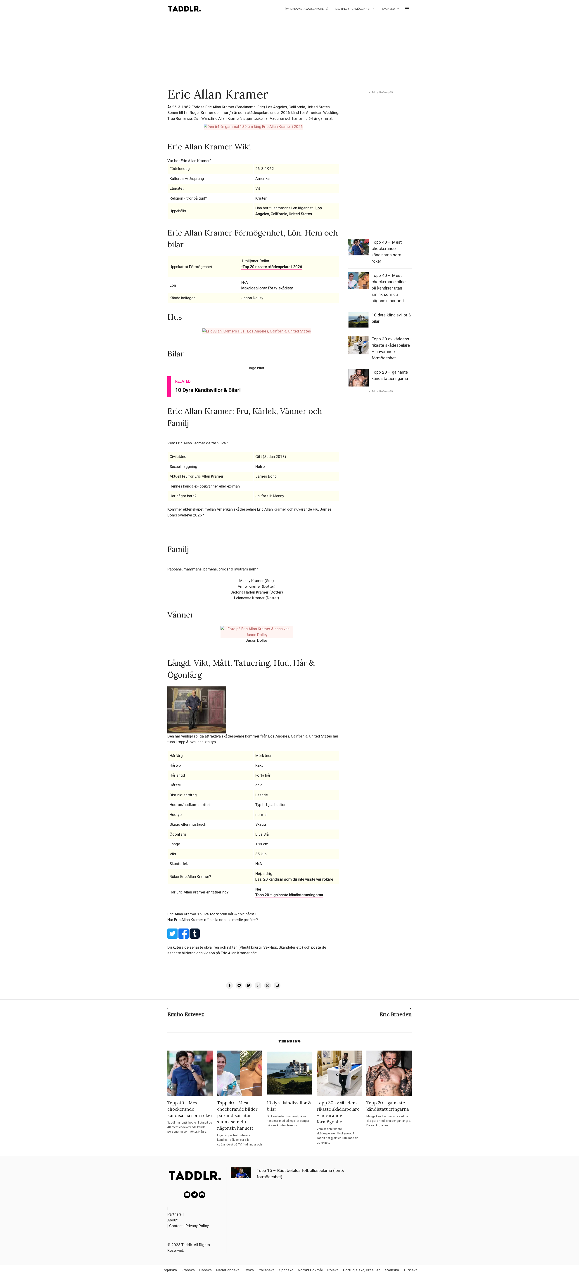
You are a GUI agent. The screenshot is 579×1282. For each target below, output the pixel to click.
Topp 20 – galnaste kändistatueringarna (289, 895)
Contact (176, 1225)
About (172, 1220)
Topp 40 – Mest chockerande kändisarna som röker (190, 1109)
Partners (174, 1214)
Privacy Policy (197, 1225)
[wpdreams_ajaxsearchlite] (306, 8)
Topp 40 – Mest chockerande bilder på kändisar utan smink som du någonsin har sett (389, 288)
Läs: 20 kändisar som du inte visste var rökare (294, 879)
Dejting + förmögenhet (353, 8)
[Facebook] (187, 1194)
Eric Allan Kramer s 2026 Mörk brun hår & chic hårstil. (212, 914)
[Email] (202, 1194)
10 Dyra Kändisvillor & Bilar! (208, 390)
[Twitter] (194, 1194)
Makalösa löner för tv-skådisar (267, 288)
